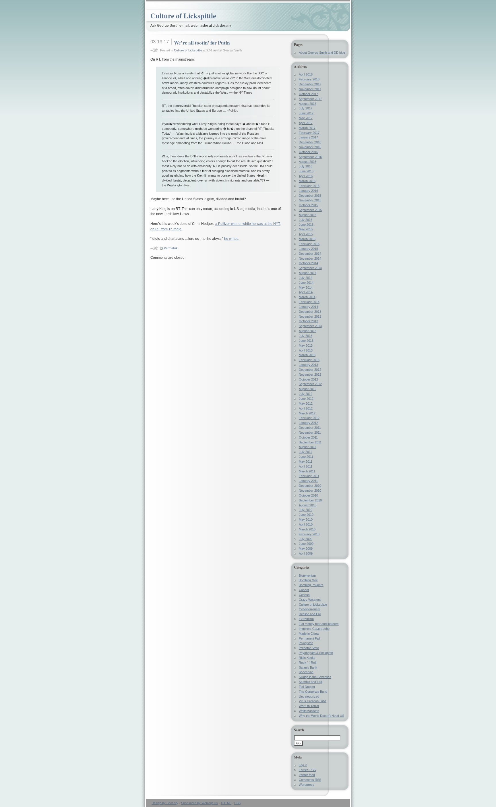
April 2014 (306, 292)
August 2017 (307, 103)
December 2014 (310, 253)
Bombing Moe (308, 580)
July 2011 (305, 451)
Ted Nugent (307, 686)
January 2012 (308, 422)
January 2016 (308, 190)
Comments (310, 779)
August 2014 (307, 273)
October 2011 (308, 437)
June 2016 (306, 171)
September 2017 (310, 99)
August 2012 (307, 389)
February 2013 (309, 360)
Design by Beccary (165, 803)
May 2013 (306, 345)
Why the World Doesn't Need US (321, 715)
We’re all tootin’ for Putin (202, 42)
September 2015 (310, 210)
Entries (307, 770)
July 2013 (305, 335)
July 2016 (305, 166)
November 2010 (310, 490)
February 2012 (309, 418)
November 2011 (310, 432)
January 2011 (308, 480)
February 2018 (309, 79)
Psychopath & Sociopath (316, 653)
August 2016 (307, 161)
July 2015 (305, 219)
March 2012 (307, 413)
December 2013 (310, 311)
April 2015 (306, 234)
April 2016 (306, 176)
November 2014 (310, 258)
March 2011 (307, 471)
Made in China (309, 633)
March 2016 (307, 181)
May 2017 (306, 118)
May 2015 (306, 229)
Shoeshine (306, 672)
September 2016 (310, 157)
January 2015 (308, 248)
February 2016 (309, 186)
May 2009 (306, 548)
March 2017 (307, 128)
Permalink (171, 248)
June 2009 (306, 543)
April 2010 (306, 524)
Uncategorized (309, 696)
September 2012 (310, 384)
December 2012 (310, 369)
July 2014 (305, 277)
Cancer (304, 590)
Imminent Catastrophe (314, 628)
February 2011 (309, 476)
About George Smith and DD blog (322, 52)
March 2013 (307, 355)
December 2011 (310, 427)
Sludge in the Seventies (315, 677)
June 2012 (306, 398)
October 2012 (308, 379)
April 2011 (305, 466)
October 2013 (308, 321)
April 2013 (306, 350)
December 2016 (310, 142)
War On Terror (309, 706)
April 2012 (306, 408)
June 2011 (306, 456)
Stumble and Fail (310, 682)
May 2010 (306, 519)
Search (299, 729)
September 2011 (310, 442)
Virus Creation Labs (312, 701)
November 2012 (310, 374)
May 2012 (306, 403)
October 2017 (308, 94)
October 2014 (308, 263)
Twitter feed (307, 775)
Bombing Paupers (311, 585)
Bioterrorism (307, 575)
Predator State (309, 648)
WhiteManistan (309, 711)
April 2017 (306, 123)
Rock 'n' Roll (307, 662)
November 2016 (310, 147)
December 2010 (310, 485)
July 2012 (305, 393)
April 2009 (306, 553)
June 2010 (306, 514)
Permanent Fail (309, 638)
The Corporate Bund (313, 691)
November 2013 (310, 316)
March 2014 (307, 297)
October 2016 (308, 152)
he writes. (231, 239)
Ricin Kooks (307, 657)
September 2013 (310, 326)
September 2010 (310, 500)
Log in (303, 765)
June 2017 (306, 113)
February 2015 (309, 244)
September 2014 (310, 268)
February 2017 (309, 132)
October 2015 (308, 205)
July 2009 (305, 538)
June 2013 (306, 340)
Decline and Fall (310, 614)
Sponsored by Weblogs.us (199, 803)
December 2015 (310, 195)
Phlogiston (306, 643)
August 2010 (307, 505)
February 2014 (309, 302)
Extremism (306, 619)
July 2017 (305, 108)
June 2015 (306, 224)
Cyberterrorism (309, 609)
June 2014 (306, 282)
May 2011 (305, 461)
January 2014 (308, 306)
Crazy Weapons (310, 599)
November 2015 (310, 200)
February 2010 (309, 534)
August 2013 (307, 331)
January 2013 (308, 364)
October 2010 (308, 495)
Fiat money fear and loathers (319, 623)
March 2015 (307, 239)
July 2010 (305, 509)
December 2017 (310, 84)
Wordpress (306, 784)
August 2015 (307, 215)
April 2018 (306, 74)
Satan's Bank (308, 667)
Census (304, 594)
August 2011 (307, 447)
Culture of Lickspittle (183, 15)
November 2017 (310, 89)
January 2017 (308, 137)
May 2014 (306, 287)
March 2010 (307, 529)
